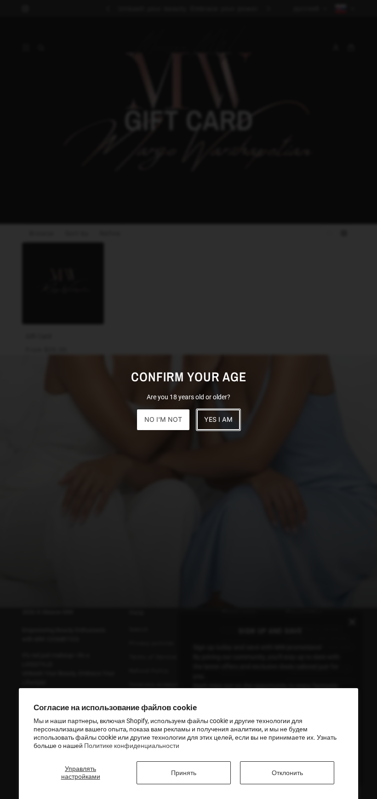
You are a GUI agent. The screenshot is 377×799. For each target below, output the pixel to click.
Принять (183, 772)
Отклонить (287, 772)
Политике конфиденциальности (131, 745)
